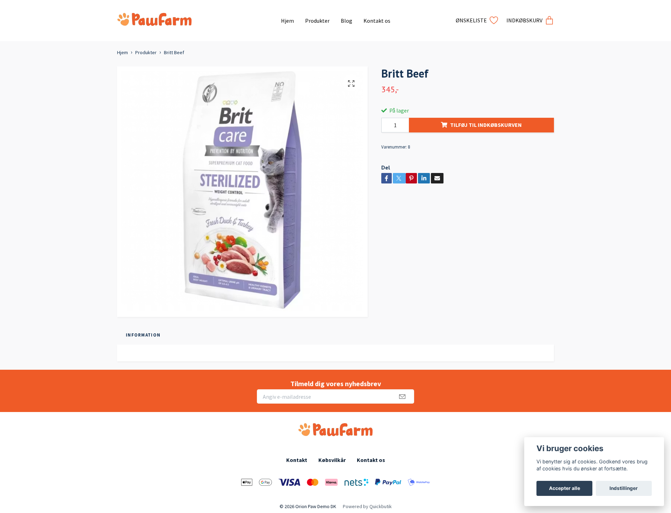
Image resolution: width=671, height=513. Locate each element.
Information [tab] (143, 335)
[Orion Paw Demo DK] (196, 18)
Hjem (287, 20)
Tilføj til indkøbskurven (486, 124)
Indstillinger (623, 488)
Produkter (317, 20)
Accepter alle (564, 488)
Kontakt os (376, 20)
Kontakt (296, 459)
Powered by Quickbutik (367, 506)
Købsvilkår (332, 459)
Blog (346, 20)
